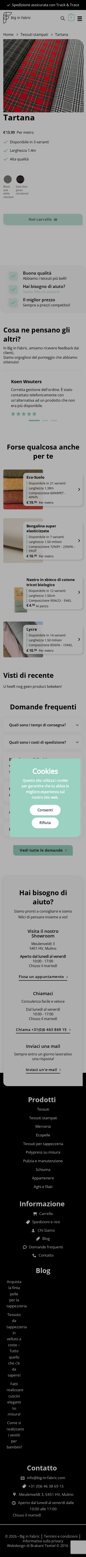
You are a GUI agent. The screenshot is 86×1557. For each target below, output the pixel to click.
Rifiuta (45, 822)
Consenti (45, 810)
